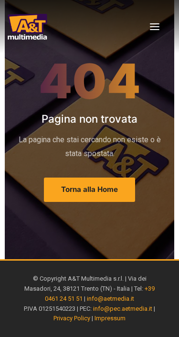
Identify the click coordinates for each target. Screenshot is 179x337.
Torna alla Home (89, 189)
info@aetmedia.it (110, 298)
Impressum (110, 318)
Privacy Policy (71, 318)
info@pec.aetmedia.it (122, 308)
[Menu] (154, 26)
